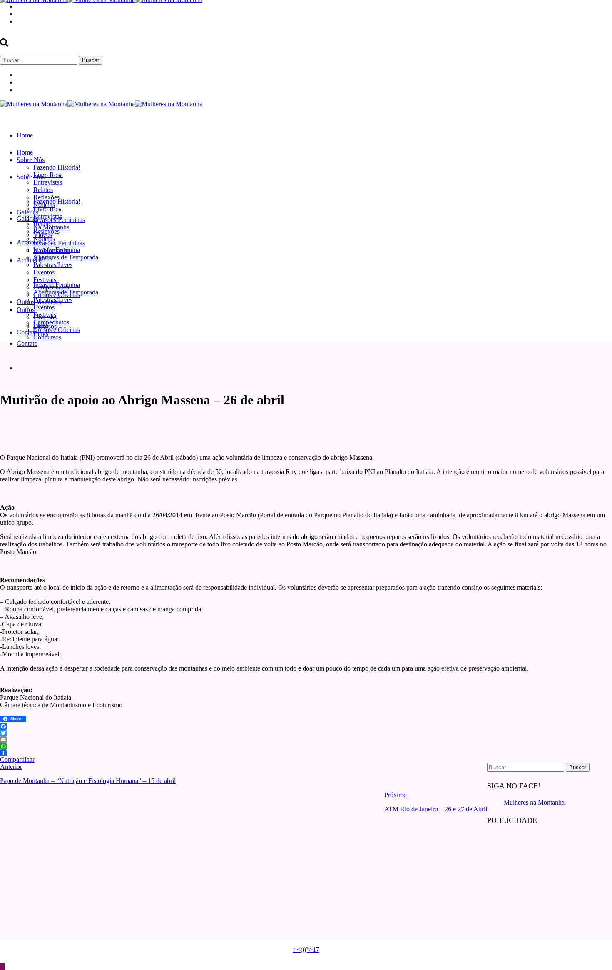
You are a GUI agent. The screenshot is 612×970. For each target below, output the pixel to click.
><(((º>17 (306, 949)
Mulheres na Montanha (534, 802)
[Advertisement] (549, 885)
